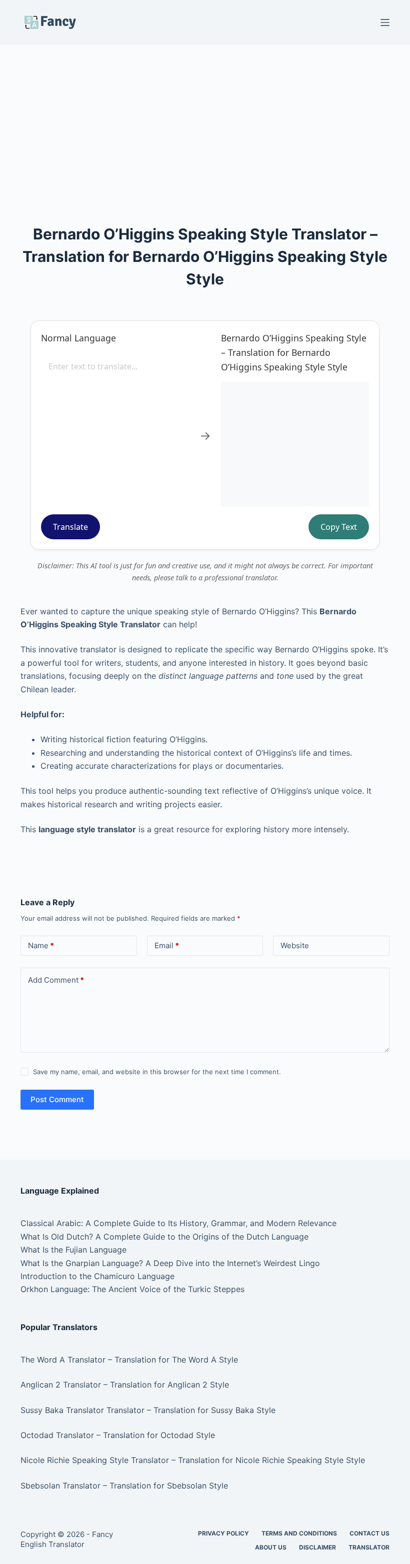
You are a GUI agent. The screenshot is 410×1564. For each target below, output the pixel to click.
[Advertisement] (205, 119)
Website (294, 945)
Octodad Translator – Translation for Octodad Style (117, 1435)
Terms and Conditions (299, 1533)
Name (41, 945)
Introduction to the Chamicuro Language (97, 1276)
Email (166, 945)
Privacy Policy (223, 1533)
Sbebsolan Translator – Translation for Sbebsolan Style (124, 1486)
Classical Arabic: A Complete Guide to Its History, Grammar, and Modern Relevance (178, 1223)
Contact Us (370, 1533)
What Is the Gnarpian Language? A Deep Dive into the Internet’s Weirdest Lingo (170, 1263)
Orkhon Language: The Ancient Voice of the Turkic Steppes (132, 1289)
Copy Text (338, 526)
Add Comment (56, 980)
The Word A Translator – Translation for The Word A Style (129, 1360)
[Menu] (385, 22)
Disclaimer (317, 1547)
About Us (270, 1547)
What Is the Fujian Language (73, 1250)
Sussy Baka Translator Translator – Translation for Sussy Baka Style (148, 1410)
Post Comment (57, 1099)
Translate (70, 526)
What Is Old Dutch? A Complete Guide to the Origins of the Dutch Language (164, 1237)
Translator (369, 1547)
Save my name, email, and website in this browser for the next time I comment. (157, 1072)
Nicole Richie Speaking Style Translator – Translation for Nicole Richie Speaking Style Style (192, 1460)
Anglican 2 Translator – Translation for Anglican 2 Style (124, 1385)
